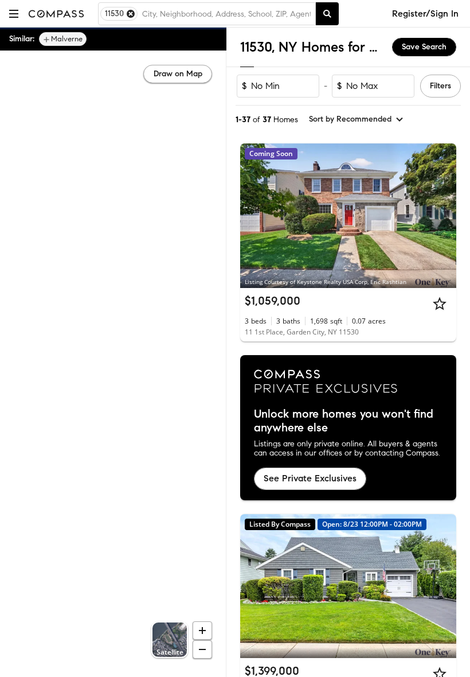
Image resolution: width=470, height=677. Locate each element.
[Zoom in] (202, 630)
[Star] (440, 303)
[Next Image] (443, 216)
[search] (327, 13)
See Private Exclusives (310, 478)
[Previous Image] (254, 216)
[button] (14, 13)
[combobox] (226, 14)
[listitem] (63, 39)
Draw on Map (178, 74)
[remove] (130, 13)
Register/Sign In (425, 13)
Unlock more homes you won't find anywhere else (343, 421)
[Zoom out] (202, 649)
